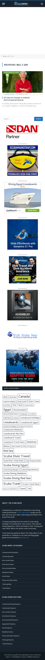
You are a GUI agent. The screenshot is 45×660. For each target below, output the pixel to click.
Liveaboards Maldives (12, 429)
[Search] (42, 3)
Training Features (8, 640)
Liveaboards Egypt (29, 422)
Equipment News (7, 572)
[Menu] (3, 3)
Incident (32, 414)
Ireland (16, 418)
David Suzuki (21, 401)
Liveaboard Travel (11, 437)
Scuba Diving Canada (33, 461)
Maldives (32, 441)
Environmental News (11, 72)
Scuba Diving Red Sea (17, 478)
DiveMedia (16, 657)
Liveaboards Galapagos (10, 426)
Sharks (5, 489)
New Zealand (16, 446)
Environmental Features (10, 620)
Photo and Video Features (10, 636)
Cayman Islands (9, 401)
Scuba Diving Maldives (14, 473)
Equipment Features (9, 624)
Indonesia (7, 418)
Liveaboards (10, 422)
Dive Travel (17, 405)
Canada (24, 396)
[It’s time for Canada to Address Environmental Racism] (22, 82)
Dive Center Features (9, 612)
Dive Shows (6, 405)
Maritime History (7, 632)
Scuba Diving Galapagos (11, 470)
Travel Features (7, 644)
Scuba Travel (11, 484)
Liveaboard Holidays (30, 417)
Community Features (9, 608)
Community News (8, 556)
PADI (24, 446)
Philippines (31, 446)
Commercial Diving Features (11, 604)
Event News (6, 576)
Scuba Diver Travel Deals (13, 460)
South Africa (13, 489)
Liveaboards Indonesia (25, 426)
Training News (7, 584)
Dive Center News (8, 560)
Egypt (7, 410)
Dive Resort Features (9, 616)
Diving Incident (29, 405)
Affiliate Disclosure (33, 657)
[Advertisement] (22, 30)
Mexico (6, 446)
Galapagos (24, 414)
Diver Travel (34, 401)
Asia (5, 397)
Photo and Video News (9, 580)
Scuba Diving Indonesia (29, 469)
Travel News (6, 588)
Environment (20, 409)
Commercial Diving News (10, 552)
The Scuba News (23, 655)
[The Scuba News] (22, 3)
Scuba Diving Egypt (15, 465)
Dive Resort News (8, 564)
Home (5, 56)
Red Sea (8, 450)
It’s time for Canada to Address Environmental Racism (17, 99)
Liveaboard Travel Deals (14, 442)
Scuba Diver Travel (16, 456)
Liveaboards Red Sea (13, 433)
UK (29, 488)
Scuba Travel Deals (31, 484)
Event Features (7, 628)
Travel (22, 488)
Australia (13, 397)
